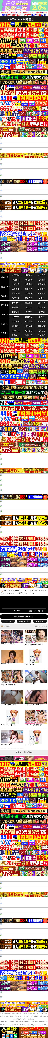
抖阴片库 (4, 324)
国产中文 (16, 331)
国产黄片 (16, 321)
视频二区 (4, 287)
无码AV (5, 314)
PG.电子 (40, 621)
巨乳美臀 (41, 284)
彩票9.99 (15, 308)
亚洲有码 (16, 280)
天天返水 (41, 308)
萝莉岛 (41, 317)
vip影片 (8, 621)
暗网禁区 (16, 326)
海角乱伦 (28, 326)
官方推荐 (4, 305)
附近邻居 (16, 294)
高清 (30, 611)
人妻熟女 (16, 289)
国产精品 (16, 275)
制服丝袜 (28, 289)
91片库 (16, 317)
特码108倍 (24, 621)
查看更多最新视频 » (24, 752)
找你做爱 (41, 294)
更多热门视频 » (40, 626)
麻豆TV (29, 312)
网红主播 (28, 275)
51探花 (42, 312)
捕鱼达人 (16, 303)
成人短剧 (41, 331)
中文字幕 (28, 284)
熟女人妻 (28, 321)
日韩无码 (41, 335)
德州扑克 (41, 303)
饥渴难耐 (28, 294)
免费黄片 (41, 321)
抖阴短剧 (28, 335)
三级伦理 (16, 284)
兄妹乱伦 (28, 331)
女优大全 (28, 317)
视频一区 (4, 277)
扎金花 (28, 308)
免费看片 (4, 333)
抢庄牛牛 (28, 303)
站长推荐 (4, 296)
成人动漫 (41, 280)
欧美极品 (28, 280)
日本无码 (41, 275)
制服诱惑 (41, 326)
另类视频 (41, 289)
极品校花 (16, 335)
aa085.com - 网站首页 (21, 19)
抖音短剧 (16, 312)
